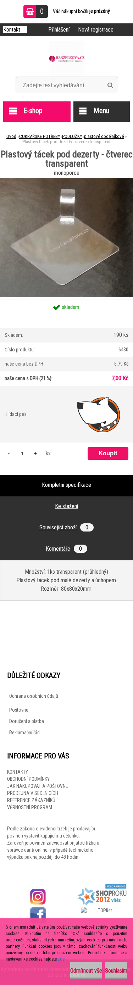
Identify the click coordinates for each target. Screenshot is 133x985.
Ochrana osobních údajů (33, 696)
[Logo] (66, 59)
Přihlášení (59, 29)
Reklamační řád (24, 732)
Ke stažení (66, 506)
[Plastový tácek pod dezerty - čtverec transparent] (66, 180)
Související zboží (63, 527)
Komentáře (64, 548)
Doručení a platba (26, 721)
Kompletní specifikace (66, 485)
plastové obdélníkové (104, 136)
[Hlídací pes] (98, 414)
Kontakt (11, 29)
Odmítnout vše (86, 970)
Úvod (11, 136)
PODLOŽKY (72, 136)
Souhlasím (116, 970)
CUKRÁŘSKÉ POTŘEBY (39, 136)
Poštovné (18, 710)
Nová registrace (95, 29)
